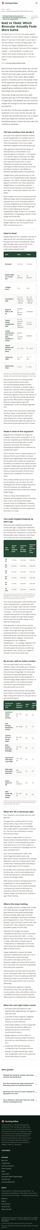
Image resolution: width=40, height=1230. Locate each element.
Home (3, 9)
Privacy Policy (6, 1204)
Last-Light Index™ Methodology (12, 1176)
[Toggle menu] (36, 3)
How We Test (6, 1179)
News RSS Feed (6, 1209)
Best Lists (5, 1160)
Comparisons (6, 1163)
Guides (8, 9)
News (3, 1171)
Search (4, 1201)
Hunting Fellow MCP (8, 1182)
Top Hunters (6, 1174)
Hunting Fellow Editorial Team (16, 63)
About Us (4, 1198)
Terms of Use (6, 1206)
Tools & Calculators (8, 1166)
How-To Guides (6, 1168)
